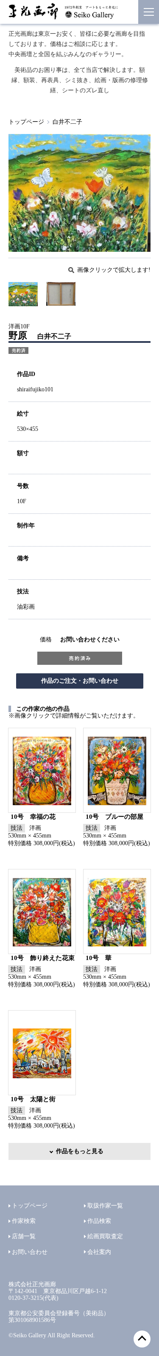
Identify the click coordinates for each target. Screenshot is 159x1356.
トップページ (26, 122)
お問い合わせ (29, 1252)
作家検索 (24, 1221)
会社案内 (99, 1252)
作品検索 (99, 1221)
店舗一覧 (24, 1236)
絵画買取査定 (105, 1236)
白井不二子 (67, 122)
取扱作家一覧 (105, 1205)
